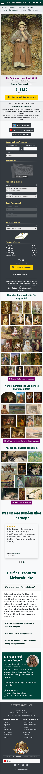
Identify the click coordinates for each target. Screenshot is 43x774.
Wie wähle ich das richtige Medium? (19, 633)
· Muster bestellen (28, 737)
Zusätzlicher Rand (10, 153)
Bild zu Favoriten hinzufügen (23, 130)
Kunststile (12, 8)
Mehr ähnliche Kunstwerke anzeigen (21, 379)
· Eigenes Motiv (27, 722)
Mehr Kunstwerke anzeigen (21, 502)
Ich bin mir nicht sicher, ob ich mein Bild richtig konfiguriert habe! (20, 642)
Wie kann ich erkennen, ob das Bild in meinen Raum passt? (19, 625)
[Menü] (2, 3)
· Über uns (6, 737)
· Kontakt (5, 722)
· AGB (4, 727)
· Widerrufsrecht (7, 732)
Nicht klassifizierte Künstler (25, 8)
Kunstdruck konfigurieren (23, 97)
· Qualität (25, 727)
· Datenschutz (7, 730)
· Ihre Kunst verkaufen (29, 725)
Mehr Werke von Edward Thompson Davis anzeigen (21, 441)
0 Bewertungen (25, 134)
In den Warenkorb (22, 267)
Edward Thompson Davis (11, 10)
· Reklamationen (7, 735)
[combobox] (21, 155)
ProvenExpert (17, 553)
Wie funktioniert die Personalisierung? (20, 587)
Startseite (4, 8)
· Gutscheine (26, 735)
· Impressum (6, 725)
